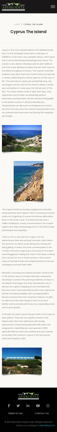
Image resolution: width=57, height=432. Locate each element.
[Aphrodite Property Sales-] (13, 7)
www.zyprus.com (47, 425)
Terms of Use (15, 413)
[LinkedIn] (28, 405)
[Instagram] (47, 405)
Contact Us (42, 413)
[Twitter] (18, 405)
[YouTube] (38, 405)
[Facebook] (9, 405)
